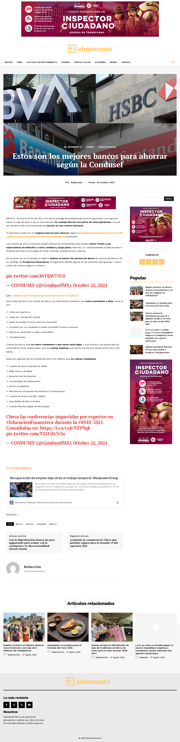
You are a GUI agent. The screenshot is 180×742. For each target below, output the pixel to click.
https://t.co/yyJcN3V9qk (65, 428)
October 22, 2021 (90, 285)
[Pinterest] (155, 262)
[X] (148, 262)
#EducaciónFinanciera (29, 422)
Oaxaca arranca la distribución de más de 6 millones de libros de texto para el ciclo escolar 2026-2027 (158, 318)
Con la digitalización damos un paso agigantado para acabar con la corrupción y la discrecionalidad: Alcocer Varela (32, 544)
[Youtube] (29, 705)
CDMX (90, 147)
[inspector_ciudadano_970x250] (90, 19)
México (53, 524)
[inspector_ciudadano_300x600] (151, 443)
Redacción (76, 182)
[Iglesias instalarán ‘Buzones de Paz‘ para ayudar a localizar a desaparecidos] (136, 349)
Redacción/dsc (14, 655)
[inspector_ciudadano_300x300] (151, 241)
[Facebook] (142, 262)
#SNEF (85, 422)
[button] (157, 62)
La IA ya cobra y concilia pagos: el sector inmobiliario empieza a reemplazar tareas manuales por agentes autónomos (159, 335)
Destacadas (107, 147)
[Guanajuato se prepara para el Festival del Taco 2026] (136, 304)
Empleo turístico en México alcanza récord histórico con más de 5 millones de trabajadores (159, 291)
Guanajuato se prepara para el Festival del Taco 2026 (158, 304)
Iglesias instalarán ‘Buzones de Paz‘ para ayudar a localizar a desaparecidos (158, 349)
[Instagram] (14, 705)
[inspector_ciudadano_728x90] (65, 208)
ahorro (19, 524)
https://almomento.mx (34, 571)
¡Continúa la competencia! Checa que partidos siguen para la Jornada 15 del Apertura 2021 (94, 543)
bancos (29, 524)
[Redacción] (13, 568)
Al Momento (73, 147)
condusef (41, 524)
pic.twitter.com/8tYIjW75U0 (35, 276)
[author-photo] (5, 654)
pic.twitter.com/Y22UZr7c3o (35, 434)
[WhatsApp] (161, 262)
